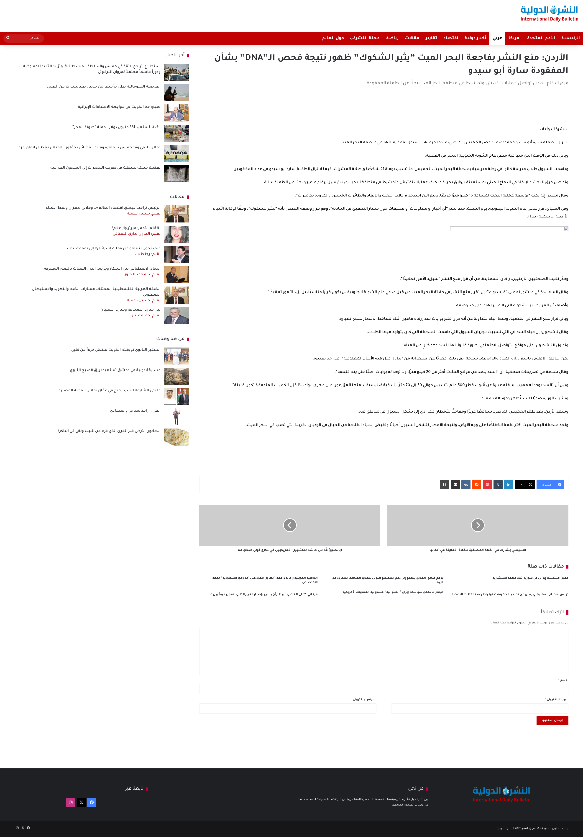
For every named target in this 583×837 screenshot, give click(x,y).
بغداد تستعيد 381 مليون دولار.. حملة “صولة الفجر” (116, 127)
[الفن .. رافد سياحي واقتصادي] (176, 416)
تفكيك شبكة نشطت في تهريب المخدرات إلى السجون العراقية (105, 168)
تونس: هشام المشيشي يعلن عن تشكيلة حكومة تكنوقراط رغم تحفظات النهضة (510, 594)
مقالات (412, 38)
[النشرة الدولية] (549, 13)
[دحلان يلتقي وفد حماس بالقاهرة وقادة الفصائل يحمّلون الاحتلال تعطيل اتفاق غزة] (176, 153)
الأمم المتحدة (541, 38)
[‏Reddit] (476, 484)
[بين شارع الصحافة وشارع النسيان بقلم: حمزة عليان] (176, 315)
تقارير (431, 38)
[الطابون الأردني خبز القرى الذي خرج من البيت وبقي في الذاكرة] (176, 437)
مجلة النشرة (366, 38)
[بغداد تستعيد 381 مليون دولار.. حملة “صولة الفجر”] (176, 133)
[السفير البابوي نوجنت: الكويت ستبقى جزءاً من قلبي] (176, 355)
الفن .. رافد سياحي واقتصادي (135, 411)
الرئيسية (570, 38)
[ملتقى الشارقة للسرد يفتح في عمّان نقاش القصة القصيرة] (176, 396)
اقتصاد (450, 38)
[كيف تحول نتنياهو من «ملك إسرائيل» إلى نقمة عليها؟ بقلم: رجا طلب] (176, 254)
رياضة (392, 38)
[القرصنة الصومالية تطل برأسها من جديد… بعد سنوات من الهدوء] (176, 92)
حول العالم (333, 38)
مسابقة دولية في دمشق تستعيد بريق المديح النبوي (115, 370)
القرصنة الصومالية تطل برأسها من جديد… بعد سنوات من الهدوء (103, 87)
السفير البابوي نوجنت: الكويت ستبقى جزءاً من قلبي (116, 350)
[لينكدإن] (508, 484)
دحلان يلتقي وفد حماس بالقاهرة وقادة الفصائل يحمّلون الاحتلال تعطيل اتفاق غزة (89, 148)
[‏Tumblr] (498, 484)
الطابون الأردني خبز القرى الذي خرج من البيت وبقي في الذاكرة (109, 431)
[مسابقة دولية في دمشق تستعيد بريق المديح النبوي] (176, 376)
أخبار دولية (475, 38)
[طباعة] (444, 484)
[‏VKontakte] (465, 484)
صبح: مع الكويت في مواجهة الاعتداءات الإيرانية (119, 107)
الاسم (563, 680)
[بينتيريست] (487, 484)
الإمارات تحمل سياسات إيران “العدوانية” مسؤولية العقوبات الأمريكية (393, 592)
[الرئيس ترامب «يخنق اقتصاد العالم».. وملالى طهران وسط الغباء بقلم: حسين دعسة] (176, 213)
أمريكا (515, 38)
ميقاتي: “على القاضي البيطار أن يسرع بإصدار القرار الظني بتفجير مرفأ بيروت (264, 594)
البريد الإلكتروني (556, 699)
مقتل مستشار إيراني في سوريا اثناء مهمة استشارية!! (529, 578)
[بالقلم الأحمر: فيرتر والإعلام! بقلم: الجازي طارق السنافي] (176, 234)
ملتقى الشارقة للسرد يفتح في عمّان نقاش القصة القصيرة (110, 391)
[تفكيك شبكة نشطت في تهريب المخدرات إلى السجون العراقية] (176, 173)
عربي (497, 38)
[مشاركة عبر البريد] (455, 484)
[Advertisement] (193, 15)
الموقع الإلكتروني (364, 699)
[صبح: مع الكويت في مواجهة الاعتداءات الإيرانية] (176, 112)
